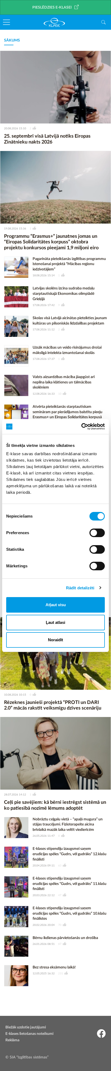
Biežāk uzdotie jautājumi (25, 1027)
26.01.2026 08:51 (44, 944)
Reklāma (12, 1040)
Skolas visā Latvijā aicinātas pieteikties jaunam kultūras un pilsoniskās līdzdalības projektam (70, 320)
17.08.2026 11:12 (44, 329)
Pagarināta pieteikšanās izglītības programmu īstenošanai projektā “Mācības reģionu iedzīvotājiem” (69, 264)
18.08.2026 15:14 (44, 275)
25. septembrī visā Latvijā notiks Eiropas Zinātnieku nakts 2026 (47, 139)
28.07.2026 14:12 (15, 794)
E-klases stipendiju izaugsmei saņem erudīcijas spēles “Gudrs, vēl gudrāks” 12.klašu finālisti (69, 854)
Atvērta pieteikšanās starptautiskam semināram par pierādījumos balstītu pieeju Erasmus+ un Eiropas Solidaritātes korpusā (67, 412)
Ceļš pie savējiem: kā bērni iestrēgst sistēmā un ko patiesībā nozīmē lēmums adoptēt (55, 805)
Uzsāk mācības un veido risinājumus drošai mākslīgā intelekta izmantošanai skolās (67, 350)
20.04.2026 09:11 (44, 865)
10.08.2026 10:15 (15, 694)
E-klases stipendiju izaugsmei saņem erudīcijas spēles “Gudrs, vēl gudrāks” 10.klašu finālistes (69, 913)
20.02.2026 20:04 (44, 925)
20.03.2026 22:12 (44, 895)
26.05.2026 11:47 (44, 836)
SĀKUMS (12, 40)
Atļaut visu (56, 604)
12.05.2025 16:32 (44, 973)
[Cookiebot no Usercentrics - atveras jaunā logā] (81, 426)
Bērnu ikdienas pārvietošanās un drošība (65, 938)
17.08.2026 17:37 (44, 359)
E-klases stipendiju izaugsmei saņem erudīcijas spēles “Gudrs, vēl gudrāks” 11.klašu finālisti (69, 884)
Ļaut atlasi (55, 622)
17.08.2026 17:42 (44, 305)
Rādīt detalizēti (80, 588)
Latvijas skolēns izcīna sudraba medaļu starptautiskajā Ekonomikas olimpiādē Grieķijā (64, 293)
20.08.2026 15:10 (15, 128)
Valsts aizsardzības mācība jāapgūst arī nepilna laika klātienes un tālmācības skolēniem (64, 382)
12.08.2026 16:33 (44, 394)
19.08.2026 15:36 (15, 228)
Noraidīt (55, 640)
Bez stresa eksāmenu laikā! (54, 967)
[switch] (97, 533)
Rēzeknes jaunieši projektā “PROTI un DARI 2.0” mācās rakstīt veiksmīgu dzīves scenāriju (52, 705)
